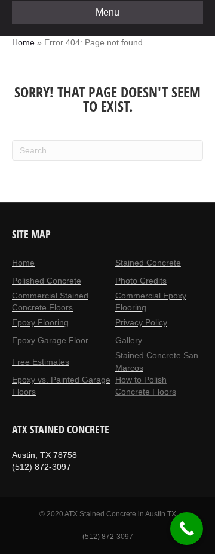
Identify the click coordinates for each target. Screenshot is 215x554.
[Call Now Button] (186, 528)
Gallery (128, 340)
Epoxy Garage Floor (50, 340)
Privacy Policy (141, 322)
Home (23, 42)
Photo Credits (141, 280)
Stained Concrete (148, 262)
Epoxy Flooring (40, 322)
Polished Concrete (46, 280)
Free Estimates (40, 362)
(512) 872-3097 (107, 537)
